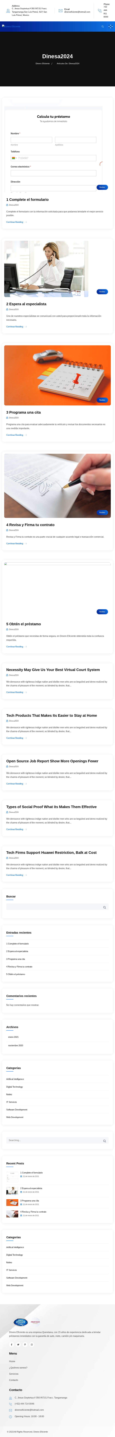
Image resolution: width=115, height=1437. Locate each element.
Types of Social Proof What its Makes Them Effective (51, 807)
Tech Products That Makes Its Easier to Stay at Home (51, 715)
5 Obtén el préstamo (23, 624)
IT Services (11, 1102)
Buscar (11, 896)
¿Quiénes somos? (18, 1367)
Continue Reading (14, 222)
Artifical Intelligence (15, 1079)
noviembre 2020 (15, 1045)
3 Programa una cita (23, 412)
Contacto (13, 1380)
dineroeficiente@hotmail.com (77, 12)
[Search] (106, 1139)
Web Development (14, 1117)
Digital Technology (14, 1087)
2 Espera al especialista (26, 304)
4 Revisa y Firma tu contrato (30, 525)
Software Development (16, 1109)
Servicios (13, 1374)
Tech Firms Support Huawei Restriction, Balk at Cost (51, 852)
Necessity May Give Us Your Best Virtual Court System (53, 670)
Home (12, 1361)
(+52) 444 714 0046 (24, 1404)
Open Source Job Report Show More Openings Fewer (52, 761)
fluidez (102, 187)
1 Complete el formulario (27, 199)
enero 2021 (13, 1037)
